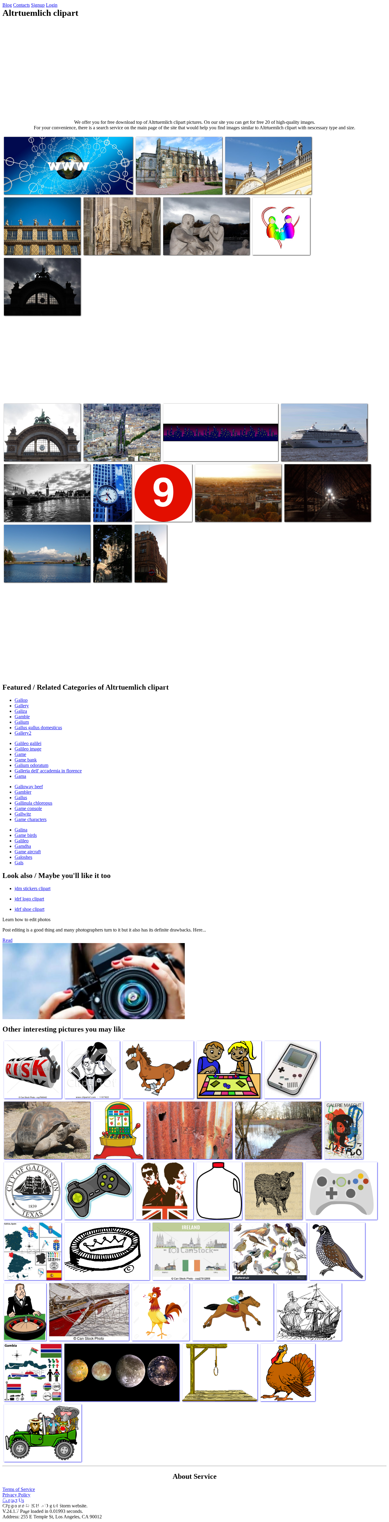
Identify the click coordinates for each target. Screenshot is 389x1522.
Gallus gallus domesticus (38, 727)
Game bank (26, 759)
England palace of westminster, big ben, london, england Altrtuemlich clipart (46, 511)
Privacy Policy (16, 1494)
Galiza (21, 711)
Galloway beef (29, 786)
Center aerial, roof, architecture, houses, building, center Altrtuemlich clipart (231, 511)
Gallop (21, 700)
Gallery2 (23, 733)
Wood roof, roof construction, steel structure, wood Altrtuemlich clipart (325, 511)
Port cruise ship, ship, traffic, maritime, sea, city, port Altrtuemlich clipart (321, 450)
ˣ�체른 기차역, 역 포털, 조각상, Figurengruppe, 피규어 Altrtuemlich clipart (37, 447)
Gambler (23, 792)
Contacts (21, 5)
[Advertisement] (194, 68)
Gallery (22, 705)
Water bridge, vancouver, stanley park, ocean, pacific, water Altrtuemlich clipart (44, 571)
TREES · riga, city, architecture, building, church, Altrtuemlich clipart (112, 566)
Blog (7, 5)
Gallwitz (23, 814)
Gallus (21, 797)
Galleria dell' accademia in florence (48, 770)
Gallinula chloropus (33, 803)
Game (20, 754)
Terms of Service (18, 1489)
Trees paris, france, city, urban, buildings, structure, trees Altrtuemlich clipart (121, 450)
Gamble (22, 716)
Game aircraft (28, 851)
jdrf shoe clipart (29, 909)
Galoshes (23, 857)
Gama (20, 776)
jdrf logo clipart (29, 898)
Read (7, 940)
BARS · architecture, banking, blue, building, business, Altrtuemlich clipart (112, 504)
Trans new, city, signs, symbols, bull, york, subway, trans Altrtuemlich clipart (161, 508)
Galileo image (28, 748)
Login (51, 5)
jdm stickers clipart (32, 888)
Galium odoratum (31, 765)
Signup (38, 5)
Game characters (30, 819)
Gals (19, 862)
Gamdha (23, 846)
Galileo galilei (28, 743)
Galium (22, 722)
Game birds (26, 835)
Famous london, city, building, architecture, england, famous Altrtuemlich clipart (150, 561)
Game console (28, 808)
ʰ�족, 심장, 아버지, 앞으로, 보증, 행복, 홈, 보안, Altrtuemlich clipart (280, 241)
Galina (21, 829)
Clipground (30, 1503)
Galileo (22, 840)
